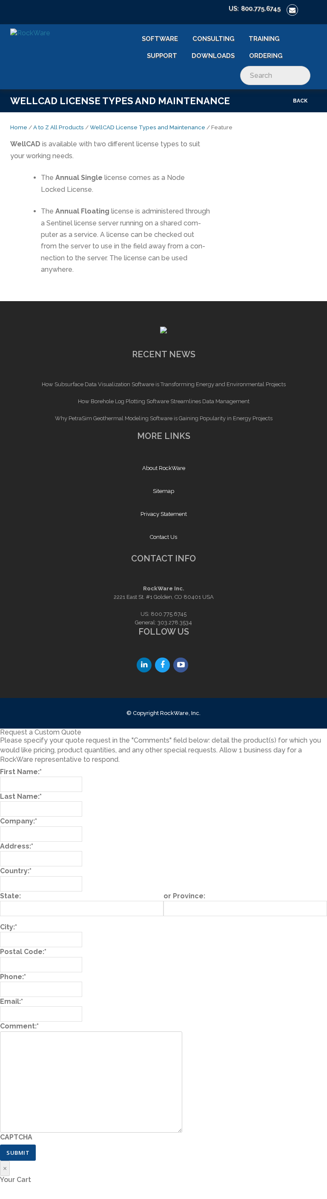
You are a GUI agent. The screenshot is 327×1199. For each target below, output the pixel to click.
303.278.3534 (175, 622)
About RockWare (163, 468)
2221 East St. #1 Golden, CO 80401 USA (164, 597)
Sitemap (163, 491)
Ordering (265, 56)
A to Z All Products (58, 127)
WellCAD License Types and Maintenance (147, 127)
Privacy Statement (164, 514)
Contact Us (163, 537)
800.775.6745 (261, 8)
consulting (213, 39)
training (264, 39)
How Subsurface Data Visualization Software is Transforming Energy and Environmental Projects (164, 384)
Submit (17, 1152)
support (162, 56)
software (160, 39)
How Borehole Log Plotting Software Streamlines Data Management (164, 401)
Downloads (213, 56)
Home (18, 127)
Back (300, 101)
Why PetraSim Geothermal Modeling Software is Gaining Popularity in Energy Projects (163, 418)
